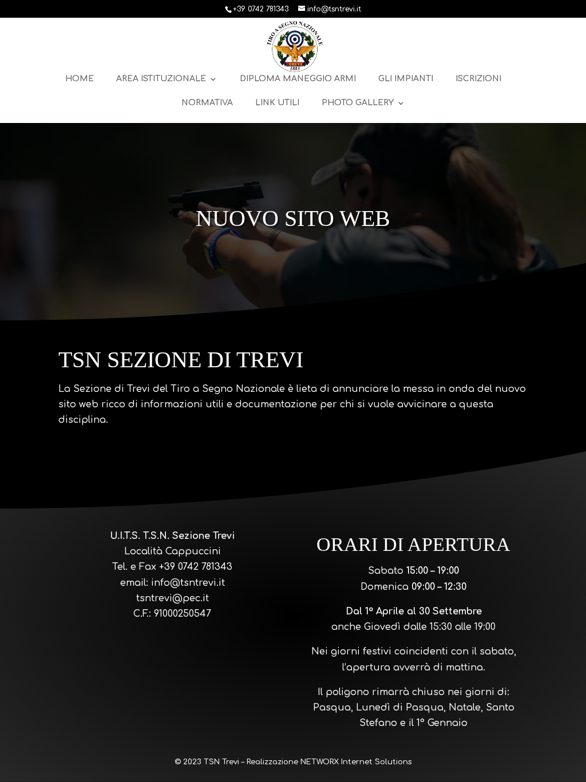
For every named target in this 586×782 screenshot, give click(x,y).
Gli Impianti (405, 79)
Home (79, 79)
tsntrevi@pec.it (172, 598)
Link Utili (277, 103)
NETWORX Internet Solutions (355, 762)
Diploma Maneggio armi (298, 79)
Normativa (207, 103)
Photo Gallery (358, 103)
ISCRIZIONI (478, 79)
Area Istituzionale (161, 79)
